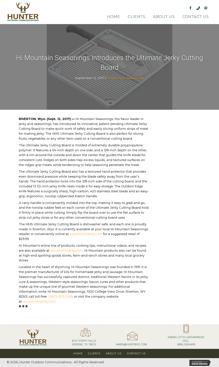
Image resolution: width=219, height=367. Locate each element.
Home (78, 353)
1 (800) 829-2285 (60, 296)
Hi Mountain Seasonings (125, 78)
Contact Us (136, 353)
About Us (113, 353)
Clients (94, 353)
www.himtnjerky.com (86, 234)
